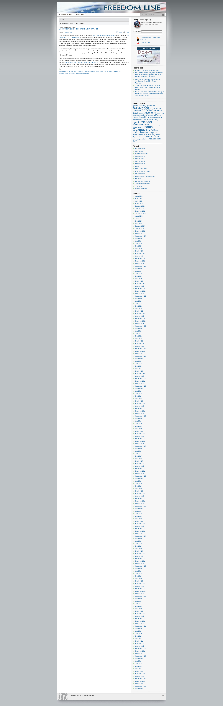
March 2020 (139, 371)
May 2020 (138, 366)
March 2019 (139, 401)
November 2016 (140, 471)
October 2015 (139, 503)
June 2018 (138, 423)
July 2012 (138, 601)
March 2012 (139, 611)
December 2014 (140, 528)
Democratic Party (82, 71)
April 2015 (138, 518)
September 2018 (140, 416)
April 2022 (138, 308)
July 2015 (138, 511)
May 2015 (138, 516)
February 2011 (139, 643)
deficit (135, 113)
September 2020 (140, 356)
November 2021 (140, 321)
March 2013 (139, 581)
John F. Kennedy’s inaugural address (104, 35)
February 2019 (140, 403)
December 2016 (140, 468)
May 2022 (138, 306)
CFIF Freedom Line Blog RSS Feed (149, 37)
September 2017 (140, 446)
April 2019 (138, 398)
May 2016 (138, 486)
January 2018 (139, 436)
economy (150, 112)
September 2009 (140, 686)
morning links (159, 125)
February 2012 (140, 613)
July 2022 (138, 301)
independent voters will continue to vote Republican (81, 62)
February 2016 (140, 493)
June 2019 (138, 393)
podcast (137, 132)
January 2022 (139, 316)
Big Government (140, 148)
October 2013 (139, 563)
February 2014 (140, 553)
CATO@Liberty (140, 156)
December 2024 (140, 231)
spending (150, 134)
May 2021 (138, 336)
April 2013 (138, 578)
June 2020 (138, 363)
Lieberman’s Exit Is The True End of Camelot (78, 29)
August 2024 (139, 238)
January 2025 (139, 228)
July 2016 (138, 481)
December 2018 (140, 408)
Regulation (137, 134)
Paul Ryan (154, 130)
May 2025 (138, 221)
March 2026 (139, 203)
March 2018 (139, 431)
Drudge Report (140, 163)
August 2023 (139, 268)
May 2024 (138, 246)
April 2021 (138, 338)
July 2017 (138, 451)
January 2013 (139, 586)
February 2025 (140, 226)
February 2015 (140, 523)
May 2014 (138, 546)
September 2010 (140, 656)
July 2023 (138, 271)
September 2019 (140, 386)
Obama (147, 127)
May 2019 (138, 396)
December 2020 (140, 348)
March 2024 (139, 251)
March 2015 (139, 521)
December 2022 (140, 288)
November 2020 (140, 351)
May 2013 (138, 576)
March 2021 (139, 341)
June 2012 (138, 603)
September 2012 (140, 596)
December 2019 (140, 378)
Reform (157, 132)
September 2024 (140, 236)
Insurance (137, 120)
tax (143, 137)
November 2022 (140, 291)
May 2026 (138, 198)
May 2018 (138, 426)
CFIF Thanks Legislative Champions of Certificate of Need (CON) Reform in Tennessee (147, 81)
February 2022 (140, 313)
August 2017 (139, 448)
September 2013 (140, 566)
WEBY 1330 (153, 139)
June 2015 (138, 513)
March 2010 (139, 671)
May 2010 (138, 666)
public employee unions (82, 73)
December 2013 (140, 558)
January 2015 (139, 526)
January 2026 (139, 208)
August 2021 (139, 328)
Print (127, 32)
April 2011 (138, 638)
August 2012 (139, 598)
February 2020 (140, 373)
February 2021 (140, 343)
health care (146, 117)
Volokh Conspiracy (141, 189)
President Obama (147, 132)
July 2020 (138, 361)
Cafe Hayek (139, 151)
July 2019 (138, 391)
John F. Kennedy (70, 73)
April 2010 (138, 668)
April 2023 (138, 278)
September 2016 (140, 476)
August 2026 (139, 196)
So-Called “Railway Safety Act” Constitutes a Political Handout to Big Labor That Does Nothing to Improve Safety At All (149, 74)
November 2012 (140, 591)
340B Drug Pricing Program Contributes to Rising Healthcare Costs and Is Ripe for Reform (148, 87)
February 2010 (140, 673)
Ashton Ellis (68, 32)
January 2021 (139, 346)
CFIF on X (142, 40)
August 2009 (139, 688)
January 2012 (139, 616)
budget (159, 108)
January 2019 (139, 406)
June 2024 (138, 243)
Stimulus (158, 134)
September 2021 (140, 326)
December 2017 (140, 438)
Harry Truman (100, 71)
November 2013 (140, 561)
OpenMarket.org (140, 173)
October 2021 (139, 323)
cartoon (145, 110)
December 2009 (140, 678)
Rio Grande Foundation (142, 181)
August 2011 (139, 628)
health (136, 117)
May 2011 (138, 636)
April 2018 (138, 428)
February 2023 (140, 283)
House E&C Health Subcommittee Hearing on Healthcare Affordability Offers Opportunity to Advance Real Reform (149, 93)
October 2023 (139, 263)
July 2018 (138, 421)
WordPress (63, 696)
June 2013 (138, 573)
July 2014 (138, 541)
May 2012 (138, 606)
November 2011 (140, 621)
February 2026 (140, 206)
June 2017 (138, 453)
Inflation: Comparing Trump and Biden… (148, 70)
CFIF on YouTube (144, 42)
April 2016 (138, 488)
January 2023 (139, 286)
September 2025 (140, 213)
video (146, 139)
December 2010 (140, 648)
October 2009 (139, 683)
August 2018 (139, 418)
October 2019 (139, 383)
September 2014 (140, 536)
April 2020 (138, 368)
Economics (141, 113)
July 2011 (138, 631)
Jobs (148, 120)
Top (163, 695)
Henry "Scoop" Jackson (111, 71)
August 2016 (139, 478)
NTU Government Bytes (142, 171)
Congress (156, 110)
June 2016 (138, 483)
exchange (140, 115)
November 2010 (140, 651)
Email (120, 32)
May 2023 (138, 276)
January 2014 (139, 556)
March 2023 (139, 281)
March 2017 (139, 461)
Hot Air (137, 166)
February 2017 (140, 463)
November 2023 (140, 261)
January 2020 (139, 376)
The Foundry (139, 186)
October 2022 (139, 293)
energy (159, 113)
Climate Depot (139, 158)
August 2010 (139, 658)
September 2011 (140, 626)
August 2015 (139, 508)
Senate (143, 134)
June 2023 (138, 273)
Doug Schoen (91, 71)
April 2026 (138, 201)
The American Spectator (142, 184)
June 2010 (138, 663)
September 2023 (140, 266)
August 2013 (139, 568)
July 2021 (138, 331)
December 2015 (140, 498)
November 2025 (140, 211)
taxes (148, 136)
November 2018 (140, 411)
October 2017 (139, 443)
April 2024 (138, 248)
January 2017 (139, 466)
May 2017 (138, 456)
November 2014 (140, 531)
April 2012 (138, 608)
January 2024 (139, 256)
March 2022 (139, 311)
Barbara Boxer (72, 71)
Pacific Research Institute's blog (145, 176)
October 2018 (139, 413)
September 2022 (140, 296)
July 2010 (138, 661)
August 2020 (139, 358)
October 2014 (139, 533)
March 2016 (139, 491)
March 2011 (139, 641)
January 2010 (139, 676)
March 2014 (139, 551)
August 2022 (139, 298)
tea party (155, 137)
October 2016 (139, 473)
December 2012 (140, 588)
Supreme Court (137, 137)
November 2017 (140, 441)
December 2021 (140, 318)
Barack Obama (63, 71)
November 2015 (140, 501)
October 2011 (139, 623)
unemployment (138, 139)
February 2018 (140, 433)
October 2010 (139, 653)
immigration (158, 118)
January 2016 (139, 496)
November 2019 (140, 381)
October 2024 (139, 233)
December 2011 (140, 618)
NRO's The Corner (141, 168)
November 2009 (140, 681)
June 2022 (138, 303)
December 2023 (140, 258)
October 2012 (139, 593)
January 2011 (139, 646)
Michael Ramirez (142, 123)
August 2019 (139, 388)
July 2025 (138, 218)
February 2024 (140, 253)
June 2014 (138, 543)
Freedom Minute (154, 115)
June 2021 (138, 333)
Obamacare (141, 129)
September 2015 (140, 506)
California (136, 111)
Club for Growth (140, 161)
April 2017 (138, 458)
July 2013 (138, 571)
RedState (138, 178)
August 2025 (139, 216)
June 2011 (138, 633)
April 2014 (138, 548)
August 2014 (139, 538)
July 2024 (138, 241)
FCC (145, 115)
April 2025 (138, 223)
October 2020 (139, 353)
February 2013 (140, 583)
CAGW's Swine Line (141, 153)
